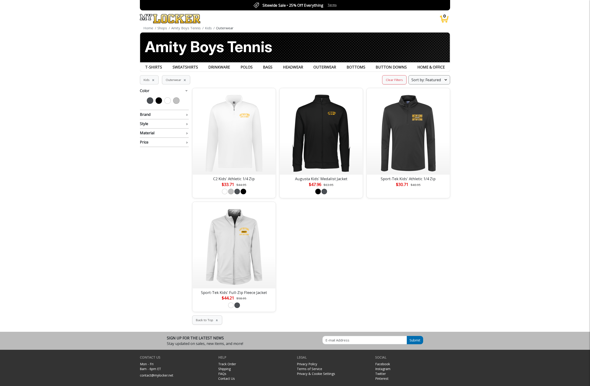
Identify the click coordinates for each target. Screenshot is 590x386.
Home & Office (431, 67)
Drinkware (219, 67)
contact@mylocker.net (156, 375)
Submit (415, 340)
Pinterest (382, 378)
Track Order (227, 364)
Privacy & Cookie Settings (316, 373)
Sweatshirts (185, 67)
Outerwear (324, 67)
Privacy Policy (307, 364)
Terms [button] (332, 5)
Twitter (380, 373)
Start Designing (234, 166)
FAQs (222, 373)
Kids (149, 80)
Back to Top (207, 320)
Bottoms (356, 67)
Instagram (382, 369)
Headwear (293, 67)
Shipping (224, 369)
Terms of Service (309, 369)
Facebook (382, 364)
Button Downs (391, 67)
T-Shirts (153, 67)
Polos (247, 67)
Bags (267, 67)
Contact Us (226, 378)
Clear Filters (394, 80)
